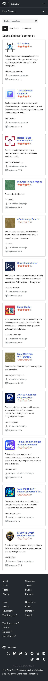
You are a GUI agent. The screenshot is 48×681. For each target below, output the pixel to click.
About (5, 581)
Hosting (5, 590)
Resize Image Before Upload (24, 139)
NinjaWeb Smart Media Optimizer (26, 534)
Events (28, 606)
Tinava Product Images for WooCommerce (29, 443)
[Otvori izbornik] (44, 3)
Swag (29, 615)
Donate (29, 611)
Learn (5, 602)
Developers (7, 611)
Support (6, 606)
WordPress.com (10, 623)
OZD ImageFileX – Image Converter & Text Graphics (30, 490)
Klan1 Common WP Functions (25, 355)
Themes (28, 585)
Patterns (29, 594)
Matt (5, 627)
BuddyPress (9, 636)
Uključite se (30, 602)
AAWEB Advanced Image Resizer (26, 396)
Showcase (30, 581)
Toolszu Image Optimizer (25, 92)
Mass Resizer (24, 307)
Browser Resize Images (29, 181)
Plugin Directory (9, 11)
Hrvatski (12, 647)
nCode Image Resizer (28, 219)
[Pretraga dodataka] (35, 21)
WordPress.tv (9, 615)
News (5, 585)
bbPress (7, 632)
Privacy (5, 594)
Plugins (28, 590)
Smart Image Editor (27, 263)
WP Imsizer (23, 43)
